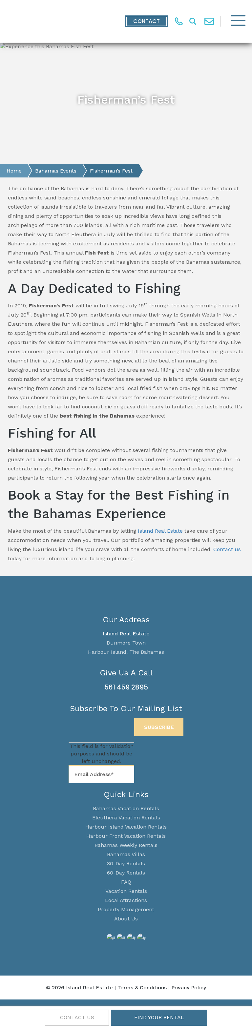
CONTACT (146, 21)
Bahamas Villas (126, 854)
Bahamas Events (55, 171)
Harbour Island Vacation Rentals (126, 827)
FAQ (126, 882)
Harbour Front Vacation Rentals (126, 836)
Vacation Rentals (126, 891)
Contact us (227, 549)
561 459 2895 (126, 687)
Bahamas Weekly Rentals (126, 845)
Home (14, 171)
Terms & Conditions (142, 987)
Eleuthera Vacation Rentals (126, 817)
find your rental (159, 1017)
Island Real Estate (160, 531)
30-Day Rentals (126, 863)
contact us (77, 1017)
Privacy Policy (188, 987)
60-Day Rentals (126, 873)
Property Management (126, 909)
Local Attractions (126, 900)
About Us (126, 919)
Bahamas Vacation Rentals (126, 808)
